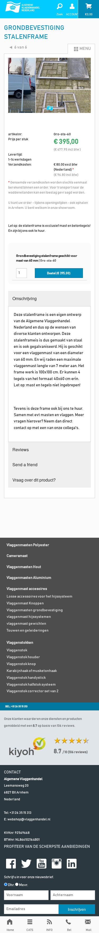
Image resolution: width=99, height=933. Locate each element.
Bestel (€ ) (58, 273)
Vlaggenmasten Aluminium (29, 578)
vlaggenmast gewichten (26, 624)
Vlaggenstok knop (21, 664)
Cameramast (17, 556)
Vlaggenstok (17, 650)
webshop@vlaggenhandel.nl (28, 819)
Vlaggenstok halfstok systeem (31, 684)
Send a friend (24, 464)
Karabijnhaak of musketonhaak (32, 671)
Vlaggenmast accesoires (27, 589)
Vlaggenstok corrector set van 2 (32, 691)
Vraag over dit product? (34, 480)
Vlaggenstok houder (23, 657)
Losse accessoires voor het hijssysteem (39, 596)
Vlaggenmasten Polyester (28, 545)
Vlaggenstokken (20, 643)
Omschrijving (24, 298)
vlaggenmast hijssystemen (29, 617)
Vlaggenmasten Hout (24, 567)
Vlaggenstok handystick (26, 678)
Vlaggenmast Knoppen (25, 603)
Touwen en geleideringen (28, 630)
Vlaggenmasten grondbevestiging (35, 610)
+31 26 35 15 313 (20, 813)
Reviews (20, 449)
